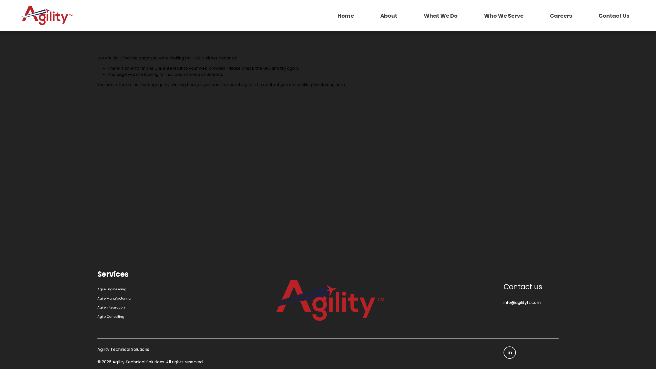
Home (345, 15)
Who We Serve (504, 15)
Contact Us (614, 15)
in (509, 352)
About (388, 15)
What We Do (441, 15)
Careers (561, 15)
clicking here (183, 85)
